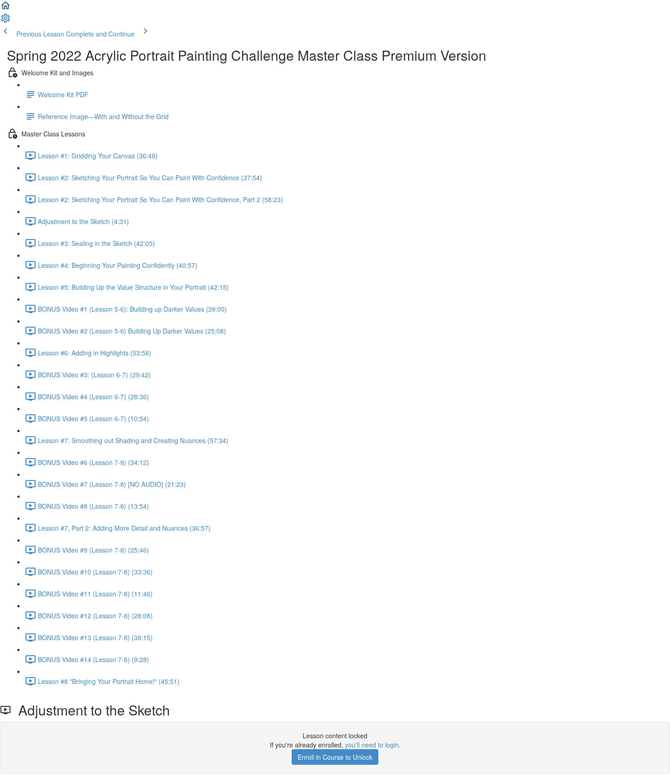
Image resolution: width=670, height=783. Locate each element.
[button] (5, 8)
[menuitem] (5, 21)
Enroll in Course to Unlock (335, 757)
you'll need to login (372, 744)
